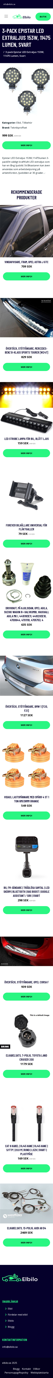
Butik (43, 16)
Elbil (18, 122)
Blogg (11, 1326)
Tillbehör (27, 122)
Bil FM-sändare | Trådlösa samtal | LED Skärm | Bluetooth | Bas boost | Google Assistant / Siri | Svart (26, 891)
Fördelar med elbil (18, 1314)
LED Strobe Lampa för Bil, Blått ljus (26, 438)
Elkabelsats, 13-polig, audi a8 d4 (26, 1228)
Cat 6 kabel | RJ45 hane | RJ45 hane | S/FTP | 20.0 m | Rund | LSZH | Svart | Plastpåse (26, 1150)
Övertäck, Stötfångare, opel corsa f (26, 982)
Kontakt (26, 1368)
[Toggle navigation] (6, 16)
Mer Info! (26, 145)
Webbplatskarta (39, 1372)
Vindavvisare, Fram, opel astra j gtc (26, 262)
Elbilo (11, 1320)
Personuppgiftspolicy (16, 1372)
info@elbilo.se (9, 4)
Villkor (36, 1368)
